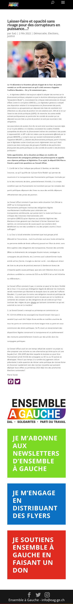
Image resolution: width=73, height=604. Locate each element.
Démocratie (40, 33)
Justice (11, 36)
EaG (14, 33)
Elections (53, 33)
